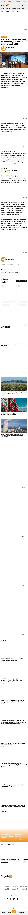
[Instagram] (20, 899)
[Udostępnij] (26, 908)
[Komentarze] (14, 908)
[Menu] (26, 5)
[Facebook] (7, 899)
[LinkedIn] (14, 899)
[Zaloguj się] (23, 5)
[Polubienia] (2, 908)
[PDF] (18, 264)
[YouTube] (17, 899)
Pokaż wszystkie (5, 275)
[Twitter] (10, 899)
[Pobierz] (21, 50)
